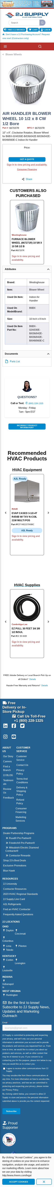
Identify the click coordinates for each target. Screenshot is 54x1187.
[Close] (44, 1182)
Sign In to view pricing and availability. (27, 164)
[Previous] (6, 515)
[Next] (48, 515)
